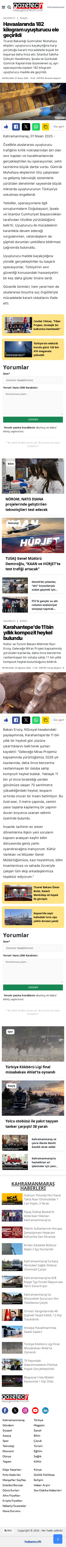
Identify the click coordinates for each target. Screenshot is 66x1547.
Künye (38, 1469)
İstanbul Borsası (13, 1485)
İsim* (6, 373)
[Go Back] (57, 1539)
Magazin (39, 1425)
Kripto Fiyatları (13, 1500)
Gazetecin (9, 18)
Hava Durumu (11, 1511)
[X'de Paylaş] (26, 127)
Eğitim (38, 1451)
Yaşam (7, 1461)
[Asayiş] (33, 1098)
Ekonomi (8, 1451)
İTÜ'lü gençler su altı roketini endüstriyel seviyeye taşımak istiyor (45, 605)
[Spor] (33, 1044)
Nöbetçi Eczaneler (14, 1506)
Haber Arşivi (42, 1485)
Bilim (37, 1435)
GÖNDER (33, 419)
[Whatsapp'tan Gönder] (36, 127)
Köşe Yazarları (12, 1469)
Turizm (38, 1446)
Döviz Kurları (11, 1490)
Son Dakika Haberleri (48, 1490)
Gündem (8, 1425)
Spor (6, 1441)
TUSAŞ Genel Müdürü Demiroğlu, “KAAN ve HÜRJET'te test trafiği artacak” (33, 563)
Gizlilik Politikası (44, 1475)
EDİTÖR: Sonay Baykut (50, 667)
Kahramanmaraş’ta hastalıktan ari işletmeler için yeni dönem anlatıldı (44, 1162)
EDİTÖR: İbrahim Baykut (48, 78)
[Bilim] (33, 476)
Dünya (7, 1456)
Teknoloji (8, 1446)
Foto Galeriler (12, 1475)
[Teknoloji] (33, 535)
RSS (9, 1530)
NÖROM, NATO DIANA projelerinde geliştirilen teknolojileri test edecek (27, 504)
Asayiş (23, 18)
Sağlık (38, 1456)
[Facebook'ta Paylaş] (16, 127)
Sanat (37, 1430)
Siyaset (7, 1430)
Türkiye (38, 1420)
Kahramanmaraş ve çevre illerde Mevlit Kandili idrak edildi (44, 1143)
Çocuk (38, 1441)
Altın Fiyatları (11, 1495)
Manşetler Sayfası (14, 1480)
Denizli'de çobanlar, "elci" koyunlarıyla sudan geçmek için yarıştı (44, 586)
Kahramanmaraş (14, 1420)
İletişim (38, 1480)
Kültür (23, 621)
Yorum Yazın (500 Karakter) (20, 387)
